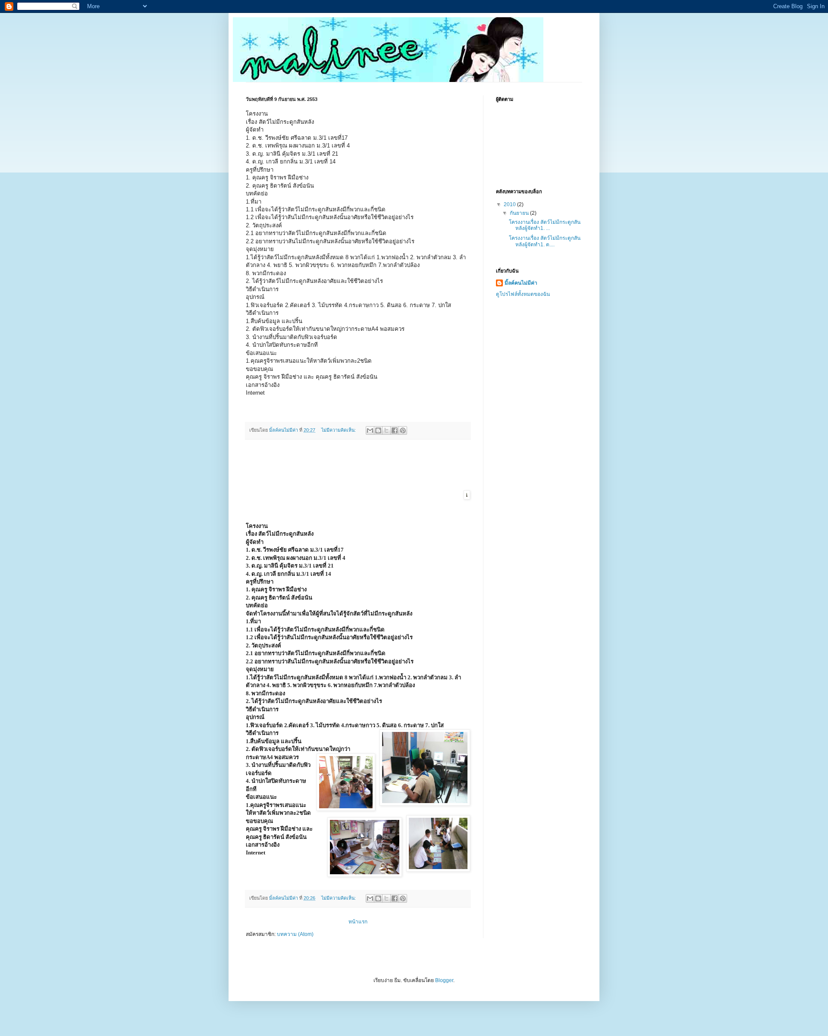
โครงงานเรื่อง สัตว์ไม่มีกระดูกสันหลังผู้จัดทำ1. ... (544, 225)
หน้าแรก (357, 922)
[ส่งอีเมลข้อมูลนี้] (370, 430)
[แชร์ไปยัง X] (386, 430)
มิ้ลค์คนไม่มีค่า (521, 283)
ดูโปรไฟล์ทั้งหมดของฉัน (523, 294)
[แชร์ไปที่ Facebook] (394, 430)
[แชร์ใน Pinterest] (402, 430)
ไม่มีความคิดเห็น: (339, 430)
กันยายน (520, 213)
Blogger (444, 980)
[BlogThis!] (378, 430)
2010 (510, 204)
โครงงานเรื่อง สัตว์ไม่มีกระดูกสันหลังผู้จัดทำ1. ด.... (544, 241)
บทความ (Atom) (295, 934)
